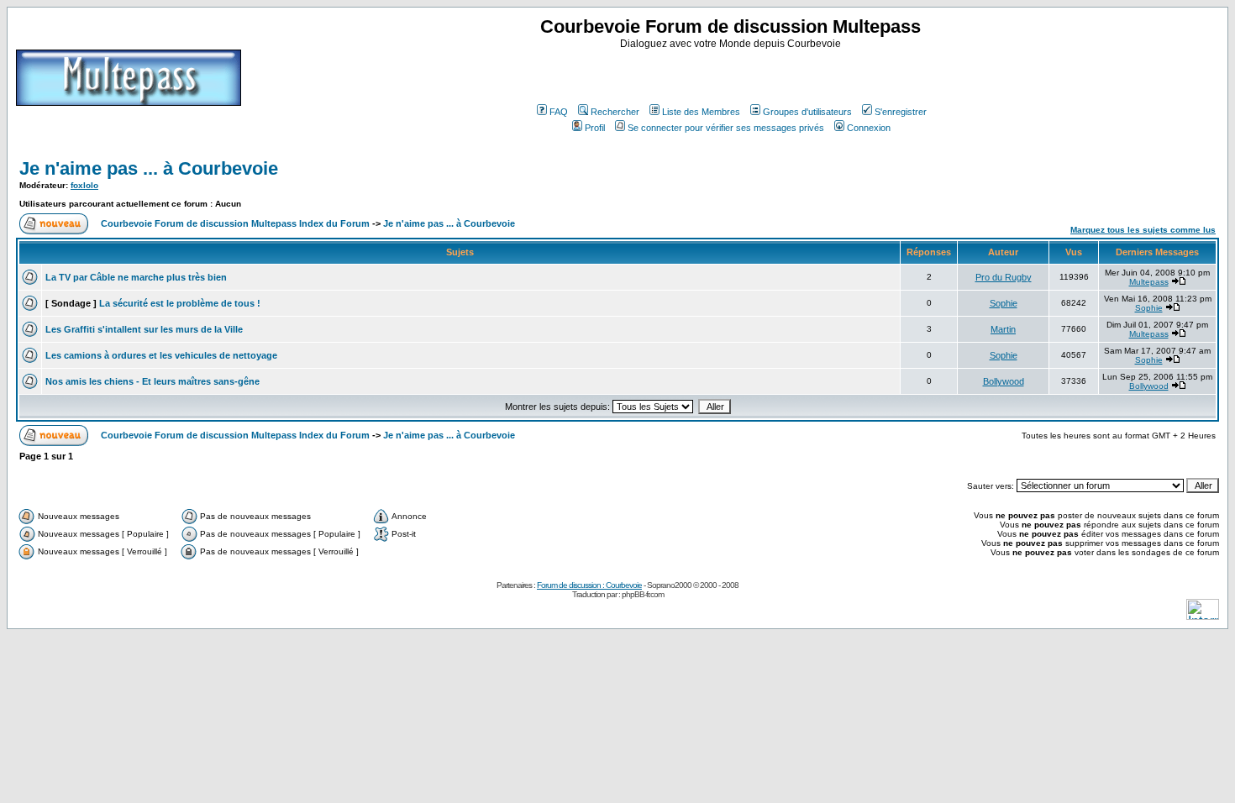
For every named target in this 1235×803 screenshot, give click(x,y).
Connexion (869, 128)
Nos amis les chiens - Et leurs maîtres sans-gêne (152, 381)
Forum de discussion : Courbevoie (589, 585)
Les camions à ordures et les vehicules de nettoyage (161, 355)
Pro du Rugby (1003, 277)
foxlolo (84, 185)
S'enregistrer (901, 112)
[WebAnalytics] (1202, 615)
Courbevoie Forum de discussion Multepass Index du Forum (235, 223)
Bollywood (1003, 381)
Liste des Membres (701, 112)
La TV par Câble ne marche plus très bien (136, 277)
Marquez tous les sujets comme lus (1143, 229)
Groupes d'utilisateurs (807, 112)
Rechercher (615, 112)
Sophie (1003, 303)
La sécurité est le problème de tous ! (179, 303)
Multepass (1149, 281)
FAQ (558, 112)
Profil (595, 128)
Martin (1003, 329)
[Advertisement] (732, 75)
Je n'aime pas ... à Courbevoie (148, 168)
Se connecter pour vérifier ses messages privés (726, 128)
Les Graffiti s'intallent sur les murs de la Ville (144, 329)
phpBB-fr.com (643, 594)
